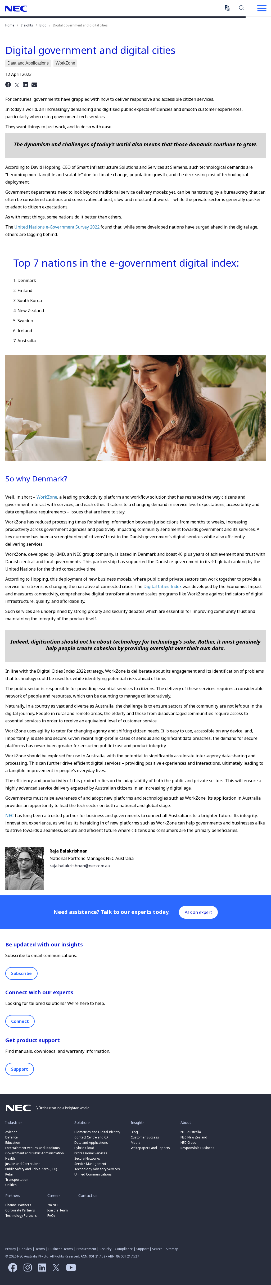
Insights (27, 25)
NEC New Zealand (193, 1137)
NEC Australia (16, 9)
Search (242, 8)
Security (105, 1249)
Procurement (86, 1249)
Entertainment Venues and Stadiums (32, 1148)
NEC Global (188, 1142)
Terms (40, 1249)
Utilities (11, 1185)
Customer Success (145, 1137)
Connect (20, 1021)
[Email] (34, 84)
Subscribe (21, 973)
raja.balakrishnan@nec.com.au (79, 866)
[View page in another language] (227, 8)
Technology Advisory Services (97, 1169)
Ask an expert (198, 912)
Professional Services (90, 1153)
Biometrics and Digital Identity (97, 1132)
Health (10, 1158)
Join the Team (57, 1210)
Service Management (90, 1163)
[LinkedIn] (25, 84)
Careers (54, 1195)
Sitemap (172, 1249)
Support (19, 1069)
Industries (13, 1122)
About (185, 1122)
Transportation (16, 1179)
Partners (12, 1195)
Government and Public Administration (34, 1153)
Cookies (25, 1249)
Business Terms (60, 1249)
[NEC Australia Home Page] (47, 1112)
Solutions (82, 1122)
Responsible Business (197, 1148)
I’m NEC (53, 1205)
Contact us (87, 1195)
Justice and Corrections (22, 1163)
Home (9, 25)
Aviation (11, 1132)
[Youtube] (69, 1269)
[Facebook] (8, 84)
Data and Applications (91, 1142)
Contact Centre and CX (91, 1137)
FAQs (51, 1215)
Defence (11, 1137)
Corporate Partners (20, 1210)
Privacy (10, 1249)
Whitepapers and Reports (150, 1148)
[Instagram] (26, 1269)
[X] (17, 84)
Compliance (124, 1249)
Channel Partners (18, 1205)
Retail (9, 1174)
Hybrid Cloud (84, 1148)
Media (135, 1142)
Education (12, 1142)
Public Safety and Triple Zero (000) (31, 1169)
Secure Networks (87, 1158)
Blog (43, 25)
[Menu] (261, 8)
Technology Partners (21, 1215)
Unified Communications (93, 1174)
